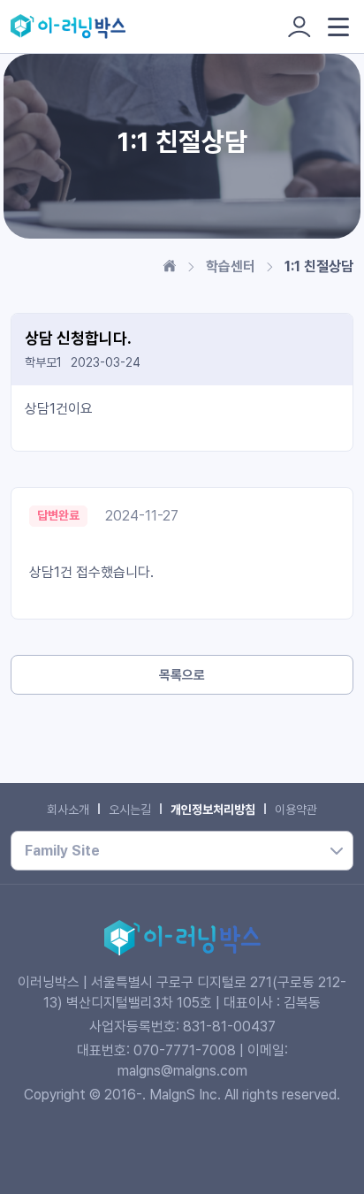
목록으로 (182, 675)
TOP (333, 1181)
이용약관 (296, 809)
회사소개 (68, 809)
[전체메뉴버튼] (338, 27)
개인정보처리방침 (213, 809)
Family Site (62, 850)
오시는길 (130, 809)
